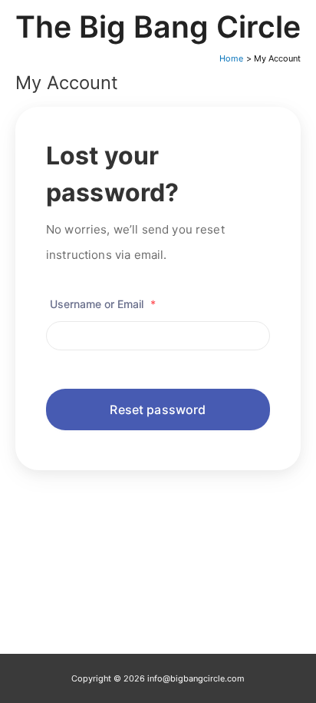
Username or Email (103, 303)
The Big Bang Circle (158, 26)
